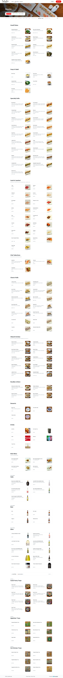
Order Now (58, 1)
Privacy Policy (28, 676)
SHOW (49, 574)
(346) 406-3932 (15, 11)
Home (13, 1)
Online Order (17, 1)
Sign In (52, 1)
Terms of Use (33, 676)
